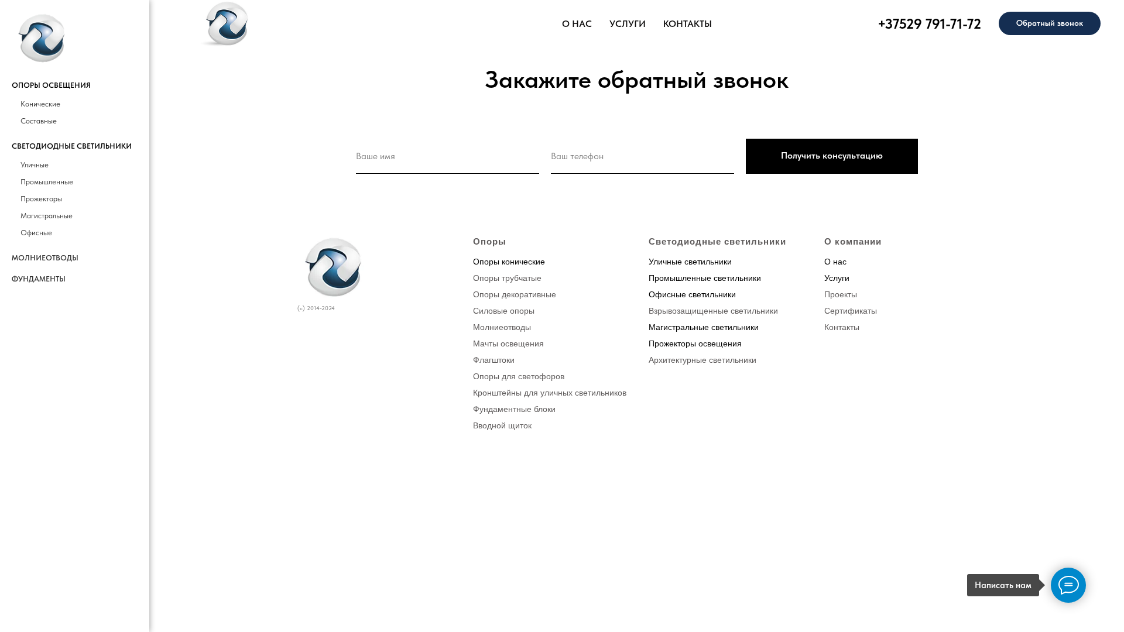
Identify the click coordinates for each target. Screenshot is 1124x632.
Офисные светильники (692, 294)
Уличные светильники (690, 261)
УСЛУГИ (627, 23)
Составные (38, 120)
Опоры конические (509, 261)
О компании (853, 241)
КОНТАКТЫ (687, 23)
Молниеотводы (45, 257)
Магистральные (46, 215)
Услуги (836, 278)
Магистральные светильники (704, 327)
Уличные (34, 164)
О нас (835, 261)
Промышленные (46, 181)
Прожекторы (41, 198)
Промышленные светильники (705, 278)
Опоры (489, 241)
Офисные (36, 232)
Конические (40, 103)
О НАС (577, 23)
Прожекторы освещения (695, 343)
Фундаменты (39, 278)
